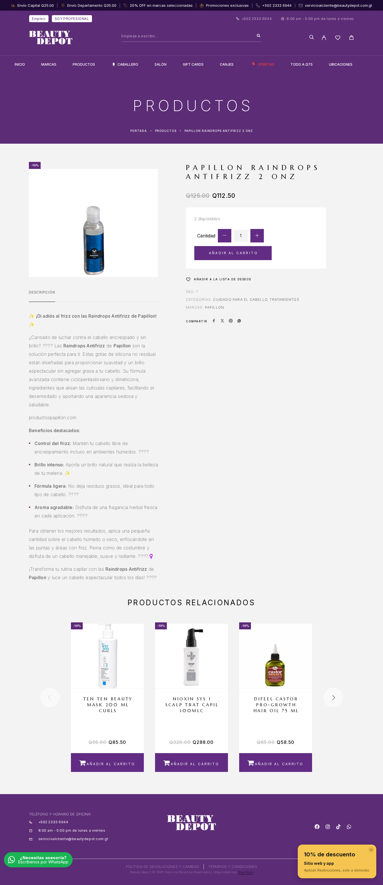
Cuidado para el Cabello (240, 299)
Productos (84, 64)
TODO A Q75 (301, 64)
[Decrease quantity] (225, 236)
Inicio (20, 64)
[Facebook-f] (317, 827)
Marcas (48, 64)
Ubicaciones (340, 64)
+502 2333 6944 (277, 5)
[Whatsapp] (349, 827)
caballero (127, 64)
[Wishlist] (338, 38)
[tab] (42, 296)
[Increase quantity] (257, 236)
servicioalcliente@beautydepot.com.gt (338, 5)
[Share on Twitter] (222, 321)
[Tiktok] (338, 827)
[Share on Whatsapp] (239, 321)
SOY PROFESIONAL (72, 19)
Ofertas (266, 64)
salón (160, 64)
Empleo (39, 19)
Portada (138, 130)
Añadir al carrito (233, 253)
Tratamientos (284, 299)
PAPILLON (214, 307)
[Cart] (351, 38)
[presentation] (50, 697)
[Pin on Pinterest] (231, 321)
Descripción (42, 292)
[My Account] (324, 38)
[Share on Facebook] (214, 321)
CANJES (227, 64)
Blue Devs (245, 872)
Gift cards (193, 64)
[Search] (258, 36)
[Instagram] (328, 827)
